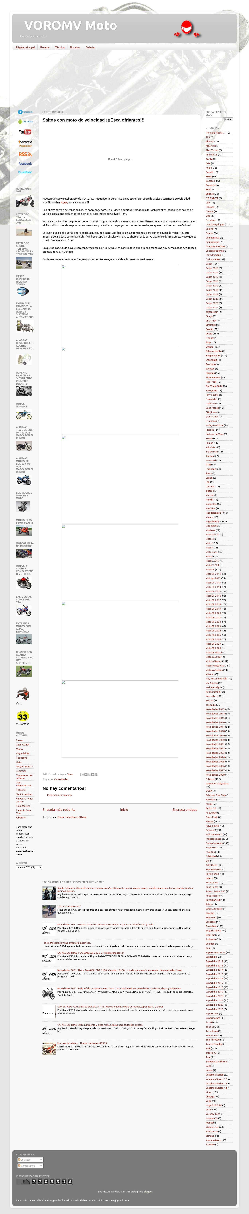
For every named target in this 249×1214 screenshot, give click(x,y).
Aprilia (209, 158)
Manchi (209, 499)
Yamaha (210, 1135)
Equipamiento (213, 355)
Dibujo (209, 316)
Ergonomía (211, 359)
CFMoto (210, 206)
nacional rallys (213, 687)
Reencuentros (213, 869)
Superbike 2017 (214, 982)
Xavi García (212, 1131)
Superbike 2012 (214, 961)
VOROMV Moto (67, 25)
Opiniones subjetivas (217, 783)
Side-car (210, 934)
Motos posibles (214, 669)
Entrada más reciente (58, 810)
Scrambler (211, 926)
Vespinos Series (214, 1074)
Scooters (211, 921)
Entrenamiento (214, 351)
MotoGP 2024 (213, 630)
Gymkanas (211, 420)
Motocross (211, 551)
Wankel (210, 1122)
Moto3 (209, 547)
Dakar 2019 (212, 294)
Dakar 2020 (212, 298)
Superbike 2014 (214, 969)
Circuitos (210, 220)
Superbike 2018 (214, 987)
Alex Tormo (212, 150)
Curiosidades (61, 779)
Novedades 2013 (215, 709)
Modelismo (212, 525)
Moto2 (209, 543)
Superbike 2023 (214, 1009)
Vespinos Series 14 (216, 1087)
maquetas (211, 503)
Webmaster (212, 1127)
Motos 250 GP (213, 656)
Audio (209, 167)
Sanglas (210, 913)
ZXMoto (210, 1144)
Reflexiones (212, 873)
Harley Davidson (214, 425)
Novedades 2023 (215, 752)
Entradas (25, 1159)
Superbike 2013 (214, 965)
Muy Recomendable (216, 678)
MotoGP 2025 (213, 634)
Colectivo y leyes (215, 224)
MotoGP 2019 (213, 608)
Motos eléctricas (215, 665)
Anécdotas (211, 154)
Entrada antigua (185, 810)
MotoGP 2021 (213, 617)
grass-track (212, 416)
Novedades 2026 (215, 765)
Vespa (209, 1070)
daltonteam (212, 311)
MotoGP (210, 569)
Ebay (208, 342)
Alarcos (210, 141)
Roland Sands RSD (215, 891)
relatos (209, 878)
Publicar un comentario (59, 794)
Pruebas (210, 851)
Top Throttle (213, 1039)
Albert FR (21, 817)
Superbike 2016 (214, 978)
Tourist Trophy (214, 1044)
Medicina (210, 508)
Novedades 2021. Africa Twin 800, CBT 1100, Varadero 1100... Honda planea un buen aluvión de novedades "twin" (119, 970)
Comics (209, 233)
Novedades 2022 (215, 748)
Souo (208, 948)
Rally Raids (211, 865)
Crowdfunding (213, 254)
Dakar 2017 (212, 285)
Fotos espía (212, 394)
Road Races (212, 886)
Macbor (210, 495)
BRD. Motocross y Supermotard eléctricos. (67, 942)
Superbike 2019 (214, 991)
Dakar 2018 (212, 289)
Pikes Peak (212, 817)
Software (211, 939)
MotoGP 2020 (213, 613)
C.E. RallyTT (212, 198)
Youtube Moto (213, 1140)
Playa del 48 (22, 753)
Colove (209, 228)
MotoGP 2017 (213, 600)
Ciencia (209, 211)
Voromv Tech (213, 1113)
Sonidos (210, 943)
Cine (208, 215)
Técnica (60, 47)
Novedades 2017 (215, 726)
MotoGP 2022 (213, 621)
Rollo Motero (23, 805)
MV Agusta (212, 682)
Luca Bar (210, 486)
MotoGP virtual (214, 652)
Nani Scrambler (24, 794)
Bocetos (75, 47)
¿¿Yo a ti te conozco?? (69, 906)
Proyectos (211, 847)
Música (209, 674)
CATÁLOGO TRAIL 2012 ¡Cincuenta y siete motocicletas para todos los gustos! (100, 1024)
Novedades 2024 (215, 757)
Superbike (211, 956)
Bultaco (210, 193)
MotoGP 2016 (213, 595)
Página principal (25, 47)
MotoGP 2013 (213, 582)
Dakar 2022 (212, 307)
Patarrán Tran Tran (216, 795)
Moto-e (210, 538)
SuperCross (212, 1013)
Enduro (209, 346)
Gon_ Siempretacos (23, 784)
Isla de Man (212, 451)
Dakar (209, 263)
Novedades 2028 (215, 774)
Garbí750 (211, 403)
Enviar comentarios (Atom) (72, 817)
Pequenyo (21, 757)
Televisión (211, 1035)
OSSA (209, 790)
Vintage (210, 1096)
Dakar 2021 (212, 303)
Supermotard (213, 1017)
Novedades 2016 (215, 722)
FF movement (213, 377)
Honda (209, 438)
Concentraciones (215, 250)
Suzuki (209, 1022)
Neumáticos (212, 696)
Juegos (210, 455)
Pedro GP (21, 789)
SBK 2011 (211, 917)
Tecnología (212, 1031)
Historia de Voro (214, 434)
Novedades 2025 (215, 761)
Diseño (209, 329)
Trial (208, 1057)
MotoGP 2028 (213, 648)
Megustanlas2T (24, 766)
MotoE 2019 (212, 560)
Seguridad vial (213, 930)
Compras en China (215, 246)
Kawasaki (211, 460)
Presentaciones (214, 843)
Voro (208, 1109)
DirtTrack (211, 324)
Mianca (20, 748)
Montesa (210, 530)
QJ (207, 860)
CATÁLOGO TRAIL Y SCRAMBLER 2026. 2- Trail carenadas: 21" (91, 952)
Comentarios (27, 1165)
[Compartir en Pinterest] (96, 774)
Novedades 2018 (215, 731)
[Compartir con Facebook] (92, 774)
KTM (208, 464)
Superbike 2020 (214, 996)
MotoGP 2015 (213, 591)
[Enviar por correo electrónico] (82, 774)
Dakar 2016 (212, 281)
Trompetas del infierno (24, 777)
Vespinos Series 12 (216, 1079)
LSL (208, 482)
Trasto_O (211, 1052)
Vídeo (209, 1092)
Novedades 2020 (215, 739)
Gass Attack (22, 744)
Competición (212, 241)
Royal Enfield (213, 899)
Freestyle (211, 399)
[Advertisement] (121, 81)
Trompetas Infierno (216, 1061)
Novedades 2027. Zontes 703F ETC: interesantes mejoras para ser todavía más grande (105, 924)
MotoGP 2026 (213, 639)
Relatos (44, 47)
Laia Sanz (211, 468)
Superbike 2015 (214, 974)
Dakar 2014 (212, 272)
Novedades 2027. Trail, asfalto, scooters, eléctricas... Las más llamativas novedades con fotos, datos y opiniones (119, 988)
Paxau (19, 740)
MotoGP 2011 (213, 573)
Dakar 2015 (212, 276)
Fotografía (211, 390)
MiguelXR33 (212, 521)
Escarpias (21, 770)
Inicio (124, 810)
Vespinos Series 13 (216, 1083)
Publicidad (211, 856)
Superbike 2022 (214, 1004)
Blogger (148, 1191)
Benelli (209, 172)
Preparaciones (213, 838)
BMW (209, 176)
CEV (208, 202)
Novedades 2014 (215, 713)
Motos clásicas (214, 661)
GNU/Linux (211, 412)
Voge (208, 1100)
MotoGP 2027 (213, 643)
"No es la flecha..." (215, 132)
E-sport (210, 337)
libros (209, 473)
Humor (209, 442)
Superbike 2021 (214, 1000)
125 (208, 137)
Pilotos (209, 821)
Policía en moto (214, 834)
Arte (208, 163)
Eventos (210, 368)
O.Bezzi (210, 779)
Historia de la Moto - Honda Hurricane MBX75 (82, 1043)
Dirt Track (211, 320)
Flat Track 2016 (214, 386)
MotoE (209, 556)
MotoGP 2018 (213, 604)
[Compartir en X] (89, 774)
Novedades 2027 (215, 770)
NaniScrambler (213, 691)
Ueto (19, 762)
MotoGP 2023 (213, 626)
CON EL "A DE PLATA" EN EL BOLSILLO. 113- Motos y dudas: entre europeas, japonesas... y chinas (110, 1006)
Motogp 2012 (213, 578)
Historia (210, 429)
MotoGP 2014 (213, 586)
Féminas (210, 372)
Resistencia (212, 882)
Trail (208, 1048)
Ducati (209, 333)
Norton (209, 700)
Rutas (209, 904)
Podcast (210, 829)
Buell (208, 189)
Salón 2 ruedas (214, 908)
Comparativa (212, 237)
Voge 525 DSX (214, 1105)
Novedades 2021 (215, 744)
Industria (210, 447)
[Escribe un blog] (85, 774)
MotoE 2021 (212, 565)
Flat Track (211, 381)
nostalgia (211, 704)
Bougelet (211, 185)
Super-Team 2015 (215, 952)
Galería (90, 47)
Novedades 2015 (215, 717)
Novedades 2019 (215, 735)
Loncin (209, 477)
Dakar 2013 (212, 268)
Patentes (211, 799)
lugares (210, 490)
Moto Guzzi (212, 534)
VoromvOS (212, 1118)
